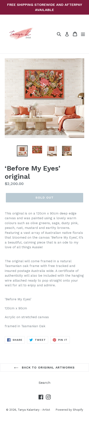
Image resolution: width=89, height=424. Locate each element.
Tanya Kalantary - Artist (34, 409)
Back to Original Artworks (48, 367)
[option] (22, 150)
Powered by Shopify (69, 409)
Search (44, 383)
